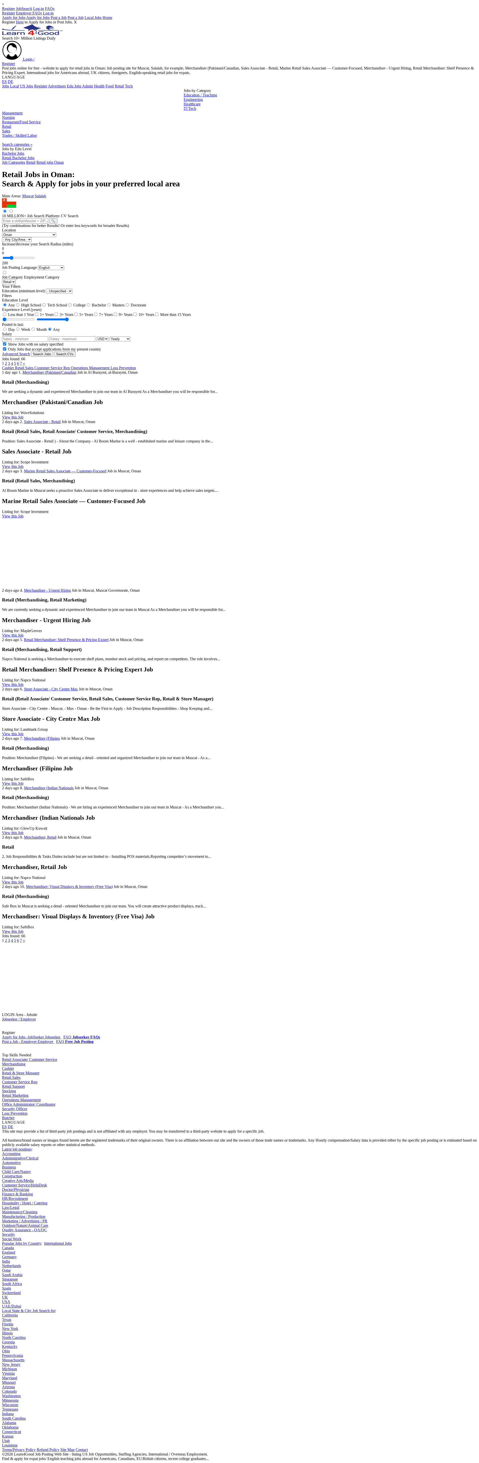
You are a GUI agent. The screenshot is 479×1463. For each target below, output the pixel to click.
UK (5, 1297)
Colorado (9, 1391)
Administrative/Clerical (20, 1158)
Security (8, 1234)
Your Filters (11, 286)
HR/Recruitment (15, 1198)
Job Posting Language (19, 267)
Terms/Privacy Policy (19, 1450)
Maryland (9, 1378)
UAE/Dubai (11, 1306)
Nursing (8, 117)
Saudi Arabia (12, 1275)
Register (8, 8)
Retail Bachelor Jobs (18, 158)
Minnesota (10, 1400)
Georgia (8, 1342)
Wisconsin (10, 1405)
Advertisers (57, 86)
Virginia (8, 1373)
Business (9, 1167)
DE (10, 81)
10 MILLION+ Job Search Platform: (31, 216)
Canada (8, 1248)
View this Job (12, 417)
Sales (6, 131)
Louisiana (9, 1445)
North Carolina (14, 1337)
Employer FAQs (29, 13)
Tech (129, 86)
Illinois (7, 1333)
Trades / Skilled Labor (19, 135)
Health (99, 86)
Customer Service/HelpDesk (24, 1185)
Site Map (67, 1450)
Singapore (10, 1279)
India (6, 1261)
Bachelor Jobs (13, 153)
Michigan (9, 1369)
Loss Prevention (123, 368)
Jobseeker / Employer (19, 1019)
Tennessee (10, 1409)
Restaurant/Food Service (21, 122)
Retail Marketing (15, 1095)
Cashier (8, 368)
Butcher (8, 1118)
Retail (119, 86)
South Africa (12, 1284)
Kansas (7, 1436)
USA (6, 1302)
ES (4, 81)
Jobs (5, 86)
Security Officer (14, 1109)
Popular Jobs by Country (21, 1243)
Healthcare (192, 104)
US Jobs (26, 86)
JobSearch (24, 8)
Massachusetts (13, 1360)
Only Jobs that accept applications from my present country (54, 349)
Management (12, 113)
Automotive (11, 1163)
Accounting (11, 1154)
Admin (87, 86)
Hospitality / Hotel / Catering (24, 1203)
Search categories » (17, 144)
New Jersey (11, 1364)
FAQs (49, 8)
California (10, 1315)
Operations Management (91, 368)
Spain (6, 1288)
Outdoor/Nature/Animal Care (25, 1225)
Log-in (38, 8)
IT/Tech (190, 108)
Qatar (6, 1270)
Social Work (11, 1239)
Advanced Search (16, 354)
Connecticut (11, 1432)
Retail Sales (24, 368)
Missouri (9, 1382)
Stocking (9, 1091)
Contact (82, 1450)
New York (10, 1328)
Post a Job (59, 17)
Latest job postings (16, 1149)
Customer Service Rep (52, 368)
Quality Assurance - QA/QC (24, 1230)
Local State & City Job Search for (28, 1311)
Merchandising (13, 1064)
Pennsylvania (12, 1355)
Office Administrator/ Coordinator (28, 1104)
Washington (11, 1396)
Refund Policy (48, 1450)
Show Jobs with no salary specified (35, 344)
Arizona (8, 1387)
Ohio (6, 1351)
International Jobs (58, 1243)
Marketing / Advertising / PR (24, 1221)
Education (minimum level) (23, 291)
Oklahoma (10, 1427)
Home (107, 17)
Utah (6, 1441)
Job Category (12, 277)
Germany (9, 1257)
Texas (6, 1319)
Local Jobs (93, 17)
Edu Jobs (74, 86)
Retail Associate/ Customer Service (29, 1059)
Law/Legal (10, 1207)
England (8, 1252)
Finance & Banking (17, 1194)
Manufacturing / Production (23, 1216)
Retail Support (13, 1086)
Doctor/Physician (15, 1189)
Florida (7, 1324)
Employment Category (42, 277)
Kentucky (9, 1346)
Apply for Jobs (13, 17)
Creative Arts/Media (18, 1180)
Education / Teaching (200, 95)
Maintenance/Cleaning (19, 1212)
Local (14, 86)
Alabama (9, 1423)
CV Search (69, 216)
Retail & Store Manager (20, 1073)
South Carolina (14, 1418)
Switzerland (11, 1293)
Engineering (193, 99)
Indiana (8, 1414)
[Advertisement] (93, 99)
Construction (12, 1176)
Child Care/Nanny (16, 1172)
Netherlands (11, 1266)
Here (20, 22)
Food (110, 86)
